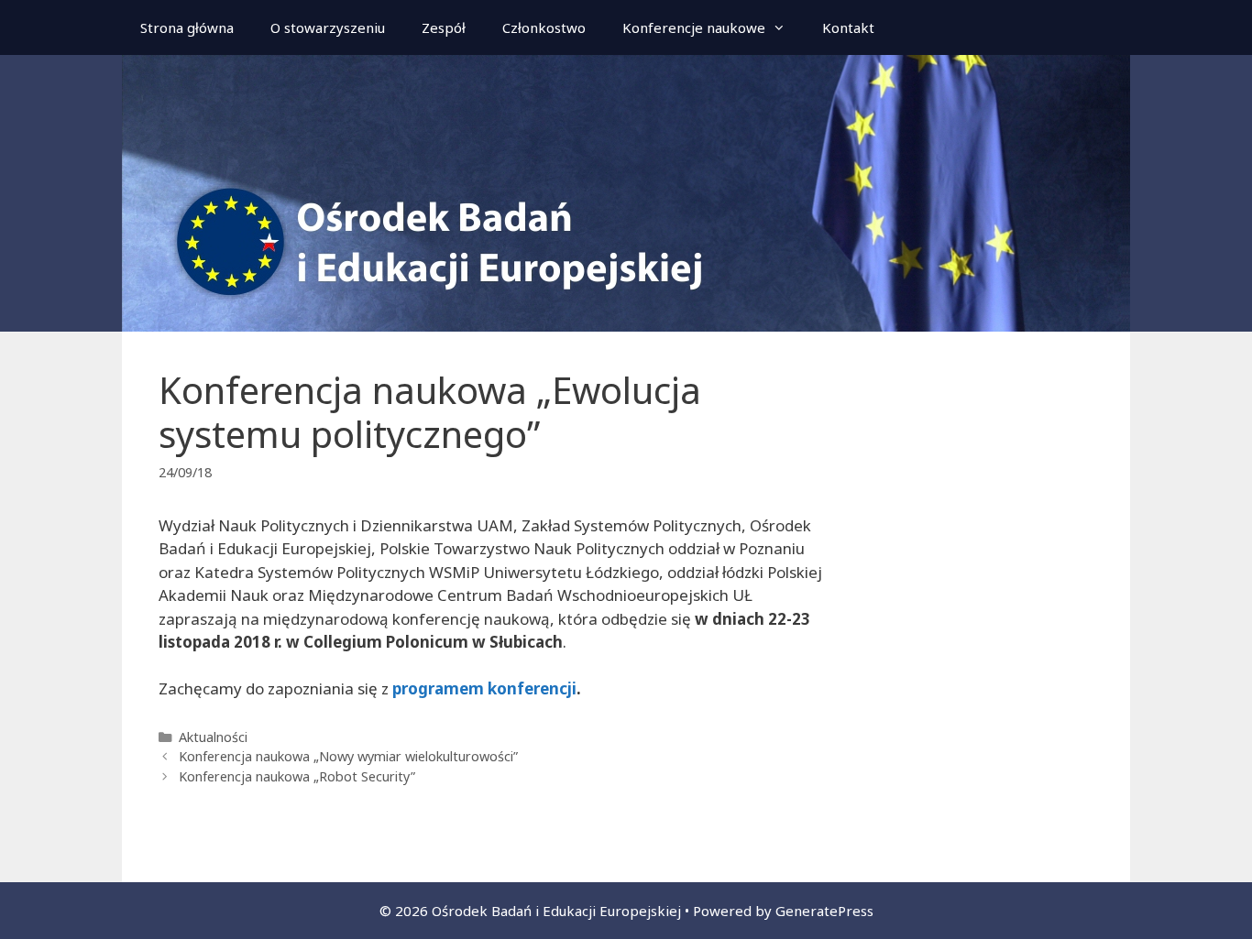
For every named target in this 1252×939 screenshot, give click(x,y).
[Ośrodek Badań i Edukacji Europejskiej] (626, 191)
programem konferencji (483, 688)
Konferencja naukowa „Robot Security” (297, 776)
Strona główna (187, 27)
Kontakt (848, 27)
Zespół (444, 27)
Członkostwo (544, 27)
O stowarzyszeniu (327, 27)
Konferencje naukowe (693, 27)
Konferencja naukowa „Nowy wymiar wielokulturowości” (348, 756)
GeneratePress (824, 910)
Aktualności (213, 737)
